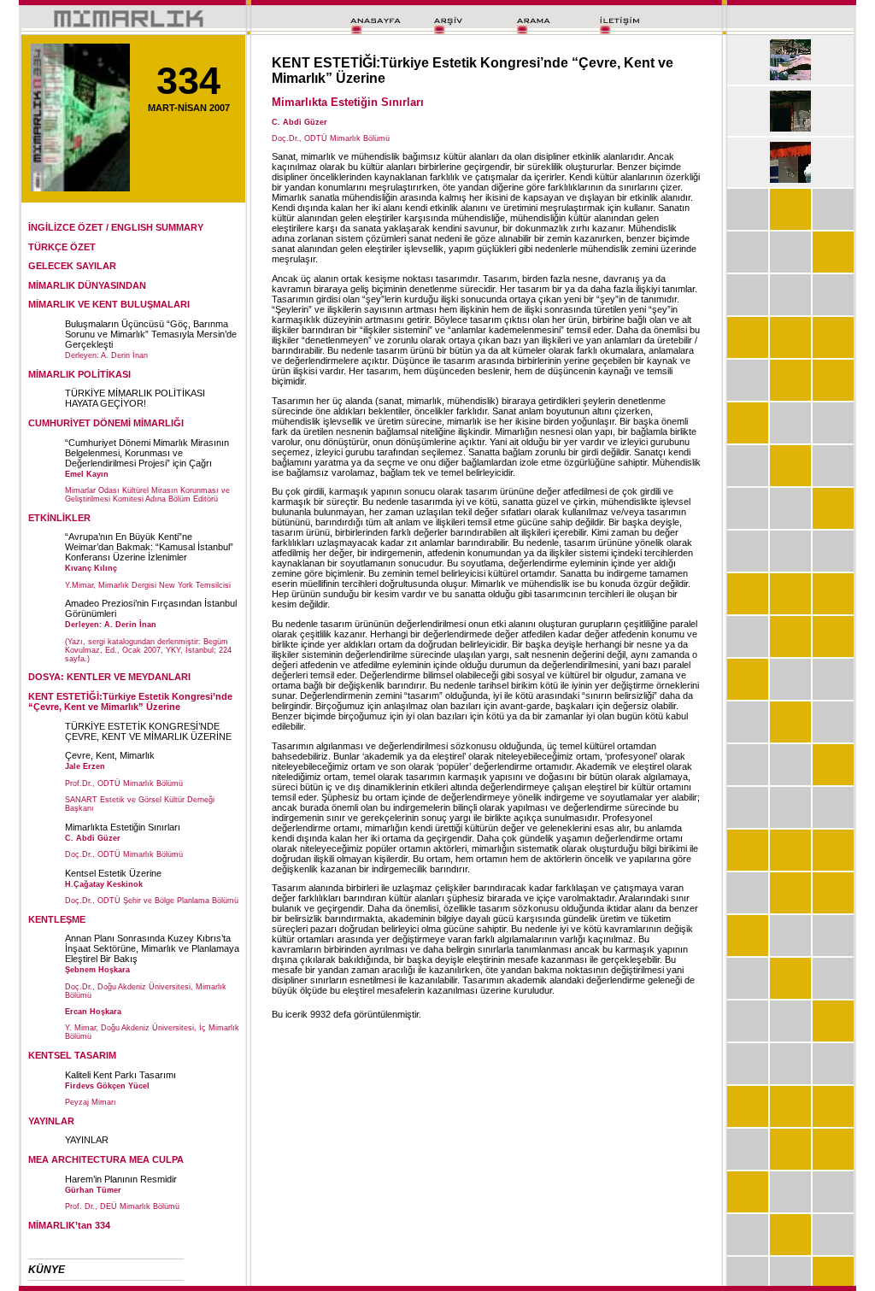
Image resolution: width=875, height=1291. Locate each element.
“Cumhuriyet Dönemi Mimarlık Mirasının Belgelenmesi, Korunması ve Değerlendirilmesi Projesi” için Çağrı (147, 452)
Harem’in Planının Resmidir (121, 1179)
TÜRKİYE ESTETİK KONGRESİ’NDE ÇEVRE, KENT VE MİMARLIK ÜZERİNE (148, 731)
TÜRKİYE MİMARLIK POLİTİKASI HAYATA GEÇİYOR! (135, 398)
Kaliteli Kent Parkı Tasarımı (120, 1075)
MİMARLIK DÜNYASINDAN (87, 285)
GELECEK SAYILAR (72, 266)
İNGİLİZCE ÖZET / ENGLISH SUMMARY (115, 227)
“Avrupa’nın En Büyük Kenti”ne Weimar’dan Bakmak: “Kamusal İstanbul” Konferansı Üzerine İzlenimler (149, 546)
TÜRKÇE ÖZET (62, 247)
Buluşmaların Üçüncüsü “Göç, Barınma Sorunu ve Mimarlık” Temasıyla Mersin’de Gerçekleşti (151, 334)
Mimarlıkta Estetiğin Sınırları (122, 827)
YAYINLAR (87, 1140)
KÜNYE (46, 1270)
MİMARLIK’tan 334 (69, 1225)
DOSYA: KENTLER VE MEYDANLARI (109, 677)
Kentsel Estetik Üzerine (113, 873)
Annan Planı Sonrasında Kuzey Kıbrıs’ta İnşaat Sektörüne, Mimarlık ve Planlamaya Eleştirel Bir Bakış (152, 948)
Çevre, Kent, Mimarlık (110, 755)
